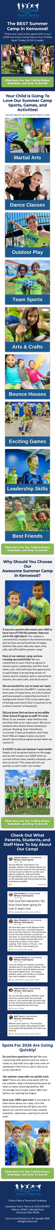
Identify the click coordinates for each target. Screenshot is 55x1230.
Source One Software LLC (18, 1218)
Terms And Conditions (36, 1200)
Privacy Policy (15, 1200)
